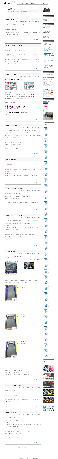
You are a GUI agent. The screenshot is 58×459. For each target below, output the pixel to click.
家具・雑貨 (46, 50)
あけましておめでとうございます (15, 188)
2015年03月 (45, 207)
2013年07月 (45, 231)
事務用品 (45, 54)
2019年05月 (45, 162)
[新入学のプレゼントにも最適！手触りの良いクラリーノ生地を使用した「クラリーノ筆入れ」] (48, 369)
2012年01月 (45, 253)
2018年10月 (45, 170)
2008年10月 (45, 300)
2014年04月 (45, 220)
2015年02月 (45, 208)
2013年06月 (45, 232)
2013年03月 (45, 236)
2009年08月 (45, 288)
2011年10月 (45, 256)
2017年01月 (45, 196)
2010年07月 (45, 275)
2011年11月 (45, 255)
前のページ (19, 447)
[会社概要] (26, 3)
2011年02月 (45, 266)
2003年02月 (45, 355)
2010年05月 (45, 277)
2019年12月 (45, 153)
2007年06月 (45, 315)
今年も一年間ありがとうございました (16, 215)
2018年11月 (45, 169)
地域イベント (46, 48)
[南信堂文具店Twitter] (48, 408)
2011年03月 (45, 265)
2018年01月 (45, 181)
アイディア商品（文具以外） (48, 60)
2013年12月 (45, 225)
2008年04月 (45, 307)
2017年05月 (45, 191)
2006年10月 (45, 321)
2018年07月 (45, 174)
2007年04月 (45, 316)
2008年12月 (45, 298)
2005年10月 (45, 332)
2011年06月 (45, 261)
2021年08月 (45, 135)
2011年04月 (45, 264)
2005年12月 (45, 329)
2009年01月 (45, 296)
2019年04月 (45, 163)
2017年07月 (45, 188)
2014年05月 (45, 219)
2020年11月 (45, 144)
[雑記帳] (32, 3)
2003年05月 (45, 352)
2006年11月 (45, 320)
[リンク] (39, 3)
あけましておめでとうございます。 (15, 45)
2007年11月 (45, 310)
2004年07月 (45, 343)
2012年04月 (45, 249)
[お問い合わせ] (45, 3)
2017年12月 (45, 182)
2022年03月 (45, 130)
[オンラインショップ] (20, 3)
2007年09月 (45, 311)
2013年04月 (45, 235)
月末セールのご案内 (11, 74)
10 (40, 448)
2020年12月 (45, 142)
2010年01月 (45, 282)
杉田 (32, 76)
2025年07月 (45, 125)
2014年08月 (45, 215)
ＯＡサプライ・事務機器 (48, 55)
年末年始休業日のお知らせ (47, 26)
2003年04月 (45, 353)
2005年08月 (45, 334)
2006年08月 (45, 322)
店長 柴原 (28, 21)
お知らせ (39, 21)
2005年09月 (45, 333)
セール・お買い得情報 (47, 65)
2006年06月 (45, 323)
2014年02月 (45, 222)
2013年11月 (45, 226)
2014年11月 (45, 212)
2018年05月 (45, 176)
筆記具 (45, 51)
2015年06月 (45, 203)
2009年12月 (45, 283)
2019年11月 (45, 155)
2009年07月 (45, 289)
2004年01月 (45, 346)
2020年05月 (45, 150)
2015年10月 (45, 198)
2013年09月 (45, 229)
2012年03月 (45, 250)
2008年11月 (45, 299)
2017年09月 (45, 186)
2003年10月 (45, 349)
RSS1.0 (45, 361)
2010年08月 (45, 273)
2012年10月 (45, 242)
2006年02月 (45, 327)
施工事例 (45, 67)
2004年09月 (45, 341)
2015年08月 (45, 201)
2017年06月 (45, 190)
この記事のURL (36, 39)
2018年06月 (45, 175)
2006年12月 (45, 318)
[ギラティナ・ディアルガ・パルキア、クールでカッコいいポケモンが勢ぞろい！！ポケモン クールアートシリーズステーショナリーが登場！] (48, 400)
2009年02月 (45, 295)
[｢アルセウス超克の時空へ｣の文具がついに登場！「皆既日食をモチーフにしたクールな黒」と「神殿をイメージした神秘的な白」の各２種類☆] (48, 392)
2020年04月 (45, 151)
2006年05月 (45, 324)
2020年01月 (45, 152)
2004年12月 (45, 339)
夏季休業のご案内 (10, 19)
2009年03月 (45, 294)
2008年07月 (45, 304)
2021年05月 (45, 138)
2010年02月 (45, 281)
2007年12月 (45, 309)
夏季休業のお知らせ (46, 28)
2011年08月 (45, 259)
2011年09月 (45, 258)
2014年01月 (45, 224)
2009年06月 (45, 290)
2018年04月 (45, 178)
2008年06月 (45, 305)
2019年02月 (45, 165)
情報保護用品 (46, 56)
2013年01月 (45, 238)
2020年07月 (45, 147)
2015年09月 (45, 199)
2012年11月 (45, 241)
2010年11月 (45, 270)
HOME (4, 6)
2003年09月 (45, 350)
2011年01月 (45, 267)
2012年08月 (45, 244)
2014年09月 (45, 214)
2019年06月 (45, 161)
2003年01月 (45, 356)
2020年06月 (45, 148)
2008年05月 (45, 306)
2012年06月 (45, 247)
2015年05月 (45, 204)
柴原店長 (36, 21)
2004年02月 (45, 345)
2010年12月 (45, 269)
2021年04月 (45, 139)
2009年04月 (45, 293)
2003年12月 (45, 347)
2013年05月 (45, 233)
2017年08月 (45, 187)
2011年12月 (45, 254)
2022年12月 (45, 127)
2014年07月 (45, 216)
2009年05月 (45, 292)
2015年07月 (45, 202)
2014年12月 (45, 210)
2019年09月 (45, 157)
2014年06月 (45, 218)
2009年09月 (45, 287)
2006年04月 (45, 326)
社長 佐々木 (46, 44)
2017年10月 (45, 185)
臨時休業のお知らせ (11, 159)
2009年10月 (45, 286)
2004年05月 (45, 344)
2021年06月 (45, 136)
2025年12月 (45, 124)
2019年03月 (45, 164)
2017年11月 (45, 184)
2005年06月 (45, 335)
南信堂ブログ (12, 9)
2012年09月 (45, 243)
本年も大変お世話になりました (14, 125)
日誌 (44, 43)
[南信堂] (10, 2)
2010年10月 (45, 271)
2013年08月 (45, 230)
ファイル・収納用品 (47, 53)
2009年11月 (45, 284)
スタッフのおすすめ (47, 49)
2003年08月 (45, 351)
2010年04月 (45, 278)
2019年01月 (45, 167)
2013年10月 (45, 227)
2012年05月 (45, 248)
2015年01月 (45, 209)
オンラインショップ (47, 66)
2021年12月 (45, 133)
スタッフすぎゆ (46, 47)
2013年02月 (45, 237)
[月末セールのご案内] (28, 86)
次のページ (24, 447)
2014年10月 (45, 213)
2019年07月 (45, 159)
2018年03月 (45, 179)
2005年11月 (45, 330)
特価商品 (45, 62)
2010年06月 (45, 276)
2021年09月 (45, 134)
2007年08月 (45, 312)
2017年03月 (45, 193)
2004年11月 (45, 340)
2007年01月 (45, 317)
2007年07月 (45, 313)
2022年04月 (45, 129)
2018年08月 (45, 173)
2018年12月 (45, 168)
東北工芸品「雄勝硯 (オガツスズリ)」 (16, 251)
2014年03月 (45, 221)
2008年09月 (45, 301)
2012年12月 (45, 239)
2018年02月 (45, 180)
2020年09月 (45, 145)
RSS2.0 (45, 362)
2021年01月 (45, 141)
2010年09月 (45, 272)
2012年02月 (45, 252)
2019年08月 (45, 158)
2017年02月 (45, 195)
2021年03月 (45, 140)
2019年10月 (45, 156)
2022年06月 (45, 128)
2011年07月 (45, 260)
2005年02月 (45, 338)
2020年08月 (45, 146)
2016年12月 (45, 197)
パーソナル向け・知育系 (48, 57)
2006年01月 (45, 328)
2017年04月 (45, 192)
